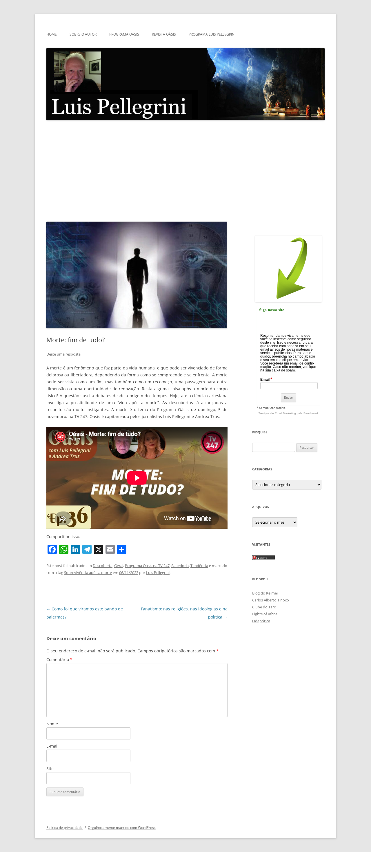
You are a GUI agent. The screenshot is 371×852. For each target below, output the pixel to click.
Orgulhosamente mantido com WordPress (122, 827)
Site (50, 768)
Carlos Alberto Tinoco (270, 600)
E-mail (52, 746)
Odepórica (261, 620)
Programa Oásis (124, 34)
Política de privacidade (64, 827)
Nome (52, 723)
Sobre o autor (83, 34)
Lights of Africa (264, 614)
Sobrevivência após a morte (88, 572)
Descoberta (102, 565)
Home (51, 34)
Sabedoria (180, 565)
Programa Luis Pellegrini (212, 34)
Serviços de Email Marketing (277, 413)
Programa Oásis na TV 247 (147, 565)
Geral (118, 565)
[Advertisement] (185, 171)
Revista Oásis (164, 34)
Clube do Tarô (264, 607)
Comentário (59, 659)
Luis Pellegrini (158, 572)
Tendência (199, 565)
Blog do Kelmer (265, 593)
